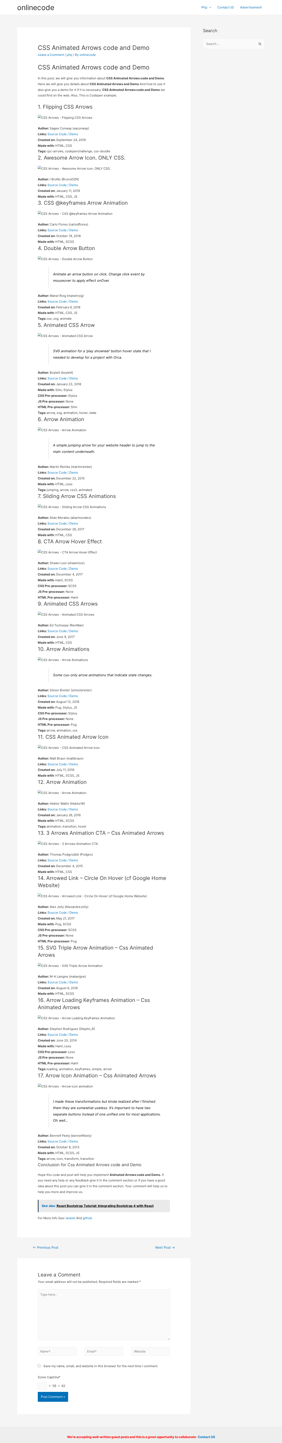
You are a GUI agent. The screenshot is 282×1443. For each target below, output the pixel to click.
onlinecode (35, 7)
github (87, 1218)
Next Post (165, 1247)
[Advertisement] (234, 120)
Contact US (225, 7)
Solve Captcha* (49, 1377)
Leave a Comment (51, 55)
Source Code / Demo (62, 134)
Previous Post (45, 1247)
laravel (70, 1218)
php (69, 55)
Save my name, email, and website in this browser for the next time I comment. (100, 1366)
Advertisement (251, 7)
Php (204, 7)
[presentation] (209, 7)
